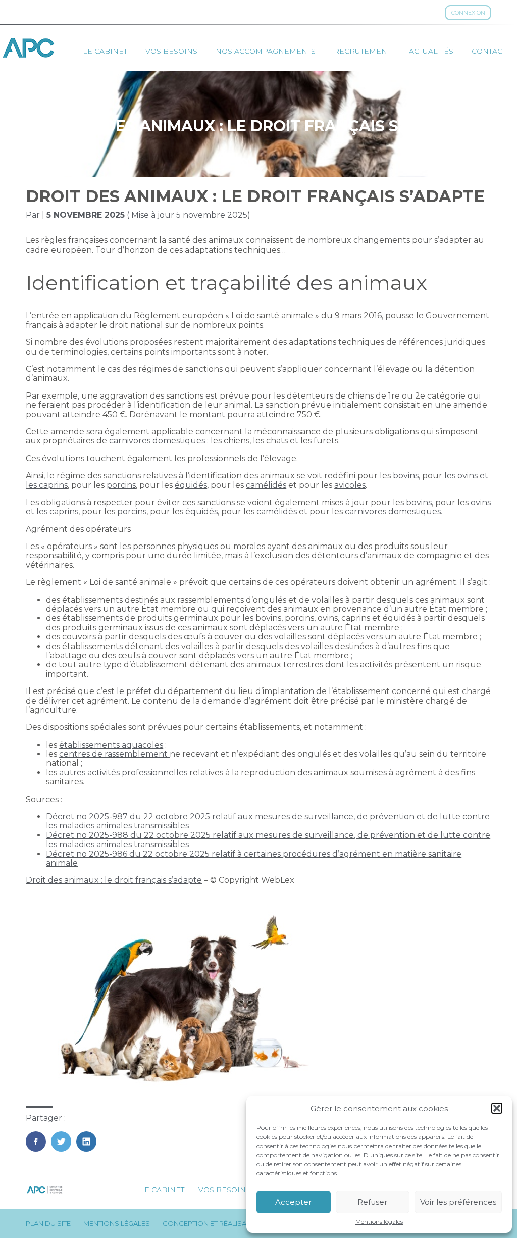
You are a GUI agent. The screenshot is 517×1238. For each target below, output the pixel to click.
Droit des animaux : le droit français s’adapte (114, 880)
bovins (406, 475)
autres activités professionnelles (122, 772)
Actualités (431, 51)
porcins (121, 485)
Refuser (372, 1202)
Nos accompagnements (266, 51)
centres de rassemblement (114, 754)
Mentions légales (379, 1221)
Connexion (468, 12)
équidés (191, 485)
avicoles (350, 485)
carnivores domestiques (157, 440)
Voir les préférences (458, 1202)
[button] (497, 1108)
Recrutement (362, 51)
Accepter (293, 1202)
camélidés (266, 485)
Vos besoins (171, 51)
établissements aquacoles (111, 745)
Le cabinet (105, 51)
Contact (489, 51)
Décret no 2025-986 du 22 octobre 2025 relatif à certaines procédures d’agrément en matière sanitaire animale (253, 858)
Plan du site (48, 1223)
